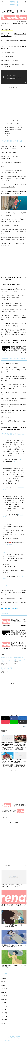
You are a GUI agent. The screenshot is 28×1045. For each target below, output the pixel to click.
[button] (22, 722)
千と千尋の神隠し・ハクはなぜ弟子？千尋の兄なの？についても (19, 659)
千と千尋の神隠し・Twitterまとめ (13, 129)
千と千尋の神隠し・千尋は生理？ (13, 123)
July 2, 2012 (15, 461)
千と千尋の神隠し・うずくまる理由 (14, 127)
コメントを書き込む (14, 822)
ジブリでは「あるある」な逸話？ (15, 125)
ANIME (4, 680)
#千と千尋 (6, 552)
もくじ (12, 120)
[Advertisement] (14, 102)
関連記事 (8, 133)
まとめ (7, 131)
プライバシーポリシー (20, 1040)
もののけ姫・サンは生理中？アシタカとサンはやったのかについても (6, 668)
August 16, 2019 (7, 544)
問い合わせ (7, 1040)
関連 (8, 135)
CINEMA (9, 680)
